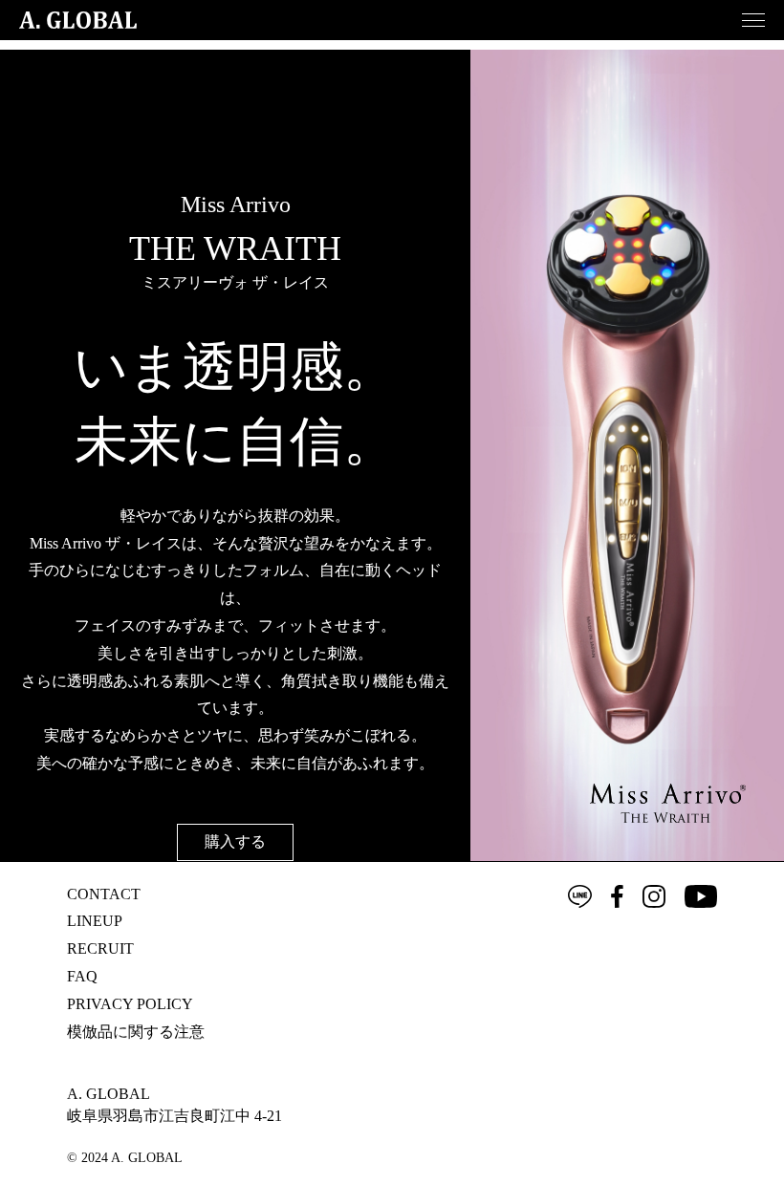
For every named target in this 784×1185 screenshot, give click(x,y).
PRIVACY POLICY (130, 1004)
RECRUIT (100, 948)
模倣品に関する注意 (136, 1031)
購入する (235, 841)
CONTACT (104, 894)
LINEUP (94, 921)
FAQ (82, 976)
